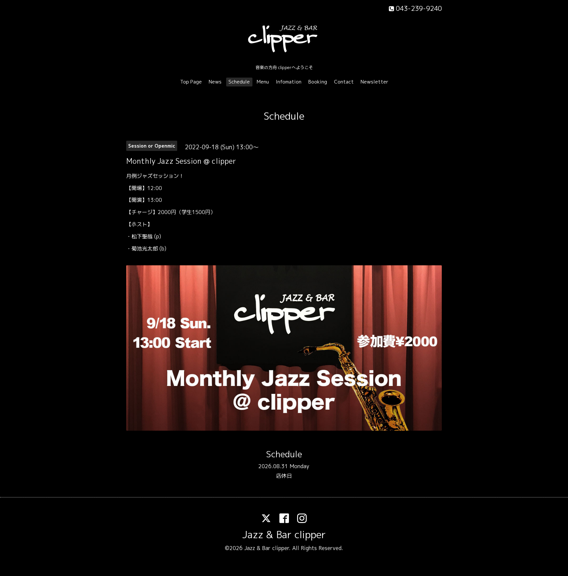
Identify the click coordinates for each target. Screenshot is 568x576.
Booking (317, 81)
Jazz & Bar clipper (284, 534)
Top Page (191, 81)
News (215, 81)
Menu (263, 81)
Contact (344, 81)
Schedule (239, 81)
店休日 (284, 475)
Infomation (288, 81)
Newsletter (375, 81)
